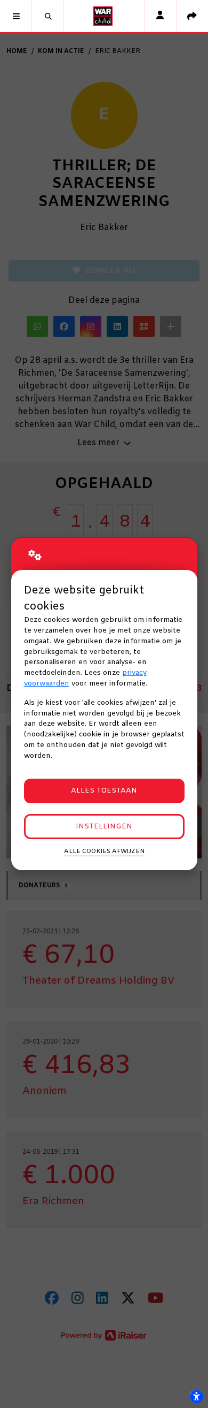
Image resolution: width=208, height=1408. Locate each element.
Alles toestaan (104, 790)
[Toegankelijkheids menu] (196, 1396)
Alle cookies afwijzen (104, 851)
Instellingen (104, 826)
